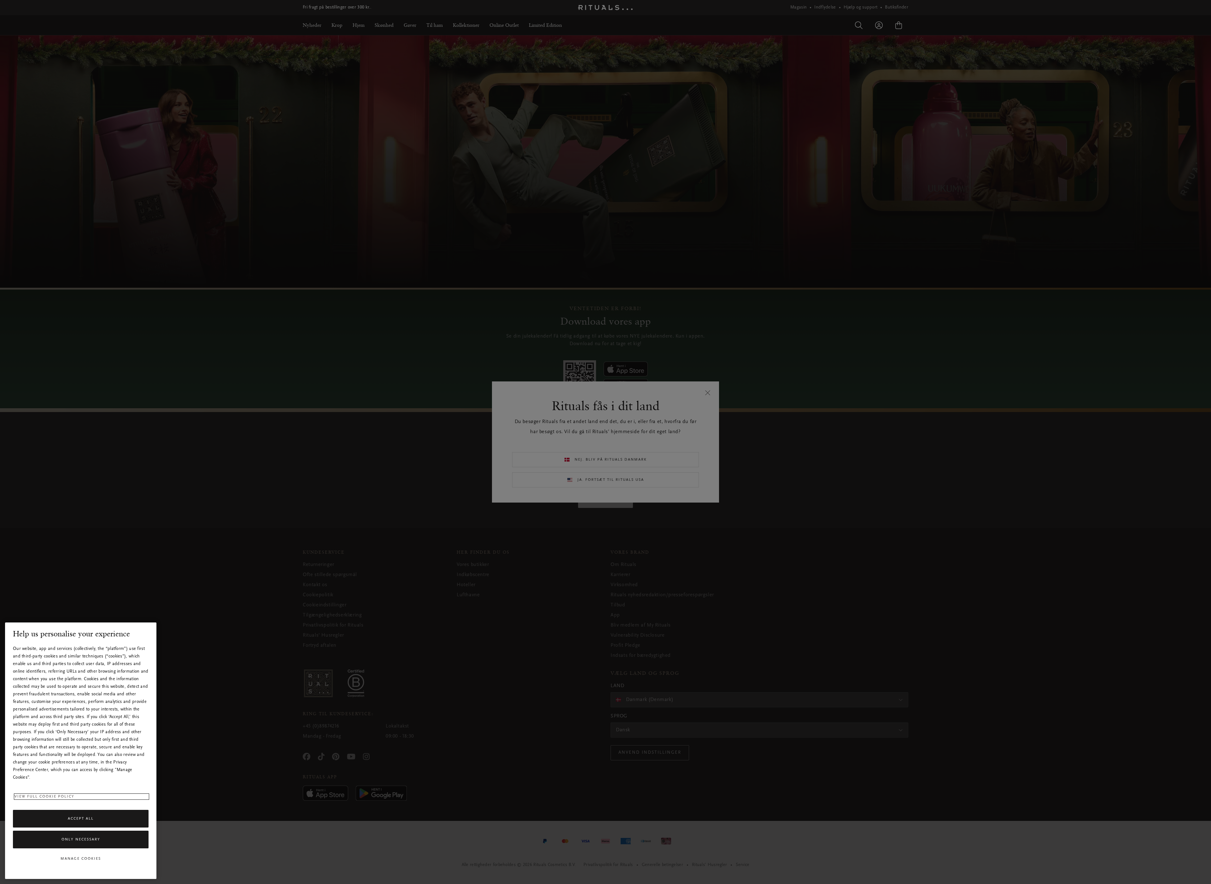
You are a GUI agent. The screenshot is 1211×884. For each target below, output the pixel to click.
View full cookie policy (44, 797)
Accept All (81, 819)
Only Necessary (80, 839)
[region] (80, 750)
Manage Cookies (81, 859)
